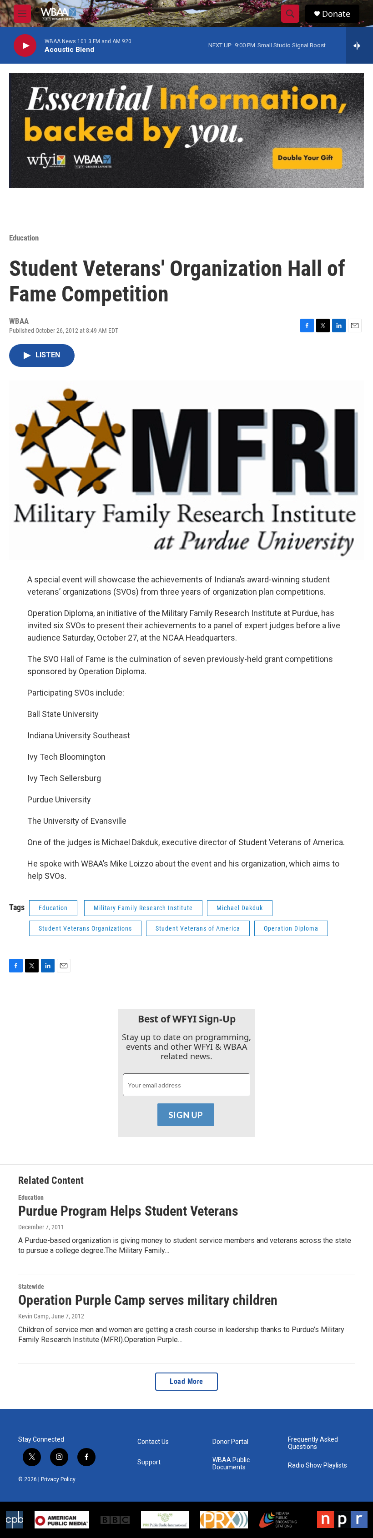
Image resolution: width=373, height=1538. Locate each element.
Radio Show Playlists (317, 1465)
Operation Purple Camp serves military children (147, 1300)
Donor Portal (230, 1441)
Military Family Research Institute (143, 908)
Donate (336, 14)
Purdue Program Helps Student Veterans (128, 1211)
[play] (25, 45)
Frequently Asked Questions (313, 1443)
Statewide (31, 1286)
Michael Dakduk (240, 908)
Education (24, 237)
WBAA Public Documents (231, 1464)
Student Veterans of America (198, 928)
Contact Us (153, 1441)
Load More (186, 1381)
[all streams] (359, 45)
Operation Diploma (291, 928)
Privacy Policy (58, 1479)
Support (149, 1462)
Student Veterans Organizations (85, 928)
